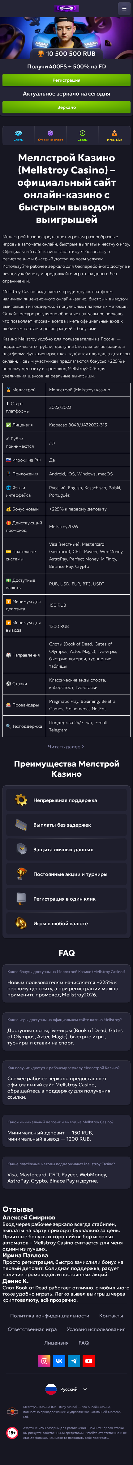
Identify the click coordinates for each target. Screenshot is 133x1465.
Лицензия (56, 1343)
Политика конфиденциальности (49, 1315)
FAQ (84, 1343)
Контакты (111, 1315)
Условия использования (96, 1329)
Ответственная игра (32, 1329)
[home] (66, 8)
